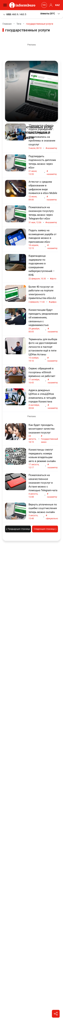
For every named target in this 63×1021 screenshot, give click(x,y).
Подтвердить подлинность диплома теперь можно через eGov (43, 165)
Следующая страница (44, 529)
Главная (7, 23)
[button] (50, 13)
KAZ (57, 5)
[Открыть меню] (6, 5)
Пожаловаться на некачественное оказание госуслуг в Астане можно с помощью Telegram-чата (43, 486)
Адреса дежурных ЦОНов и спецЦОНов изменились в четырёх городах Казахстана (43, 399)
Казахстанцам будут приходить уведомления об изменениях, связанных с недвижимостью (43, 320)
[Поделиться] (56, 1014)
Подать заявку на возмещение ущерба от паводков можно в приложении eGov (43, 239)
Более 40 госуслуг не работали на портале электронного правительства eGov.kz (42, 294)
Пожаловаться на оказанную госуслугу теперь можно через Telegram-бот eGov (43, 215)
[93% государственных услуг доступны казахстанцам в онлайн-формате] (31, 91)
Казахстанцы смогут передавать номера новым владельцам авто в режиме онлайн (43, 458)
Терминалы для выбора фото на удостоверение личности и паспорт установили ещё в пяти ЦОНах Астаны (43, 350)
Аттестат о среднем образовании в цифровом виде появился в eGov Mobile (43, 190)
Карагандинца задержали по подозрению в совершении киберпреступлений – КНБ (42, 267)
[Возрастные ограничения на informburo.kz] (43, 5)
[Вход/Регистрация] (50, 5)
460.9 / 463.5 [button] (16, 14)
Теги (18, 23)
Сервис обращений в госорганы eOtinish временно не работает (43, 375)
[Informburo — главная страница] (23, 5)
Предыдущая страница (18, 529)
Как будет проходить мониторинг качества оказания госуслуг (43, 433)
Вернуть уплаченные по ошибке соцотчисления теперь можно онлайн (43, 511)
